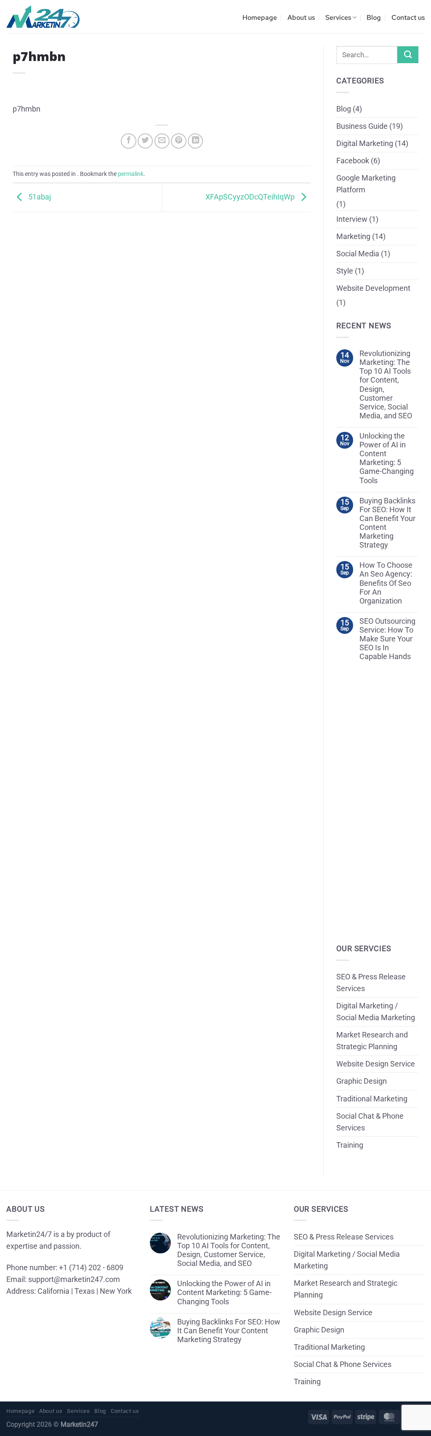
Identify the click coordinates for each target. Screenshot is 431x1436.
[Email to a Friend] (162, 141)
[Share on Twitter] (145, 141)
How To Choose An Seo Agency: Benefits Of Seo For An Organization (385, 583)
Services (338, 17)
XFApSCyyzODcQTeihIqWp (250, 197)
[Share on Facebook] (128, 141)
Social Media (357, 254)
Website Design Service (375, 1064)
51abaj (39, 197)
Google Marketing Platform (366, 184)
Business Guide (362, 126)
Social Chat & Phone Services (370, 1122)
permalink (131, 173)
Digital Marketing (364, 143)
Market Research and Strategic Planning (372, 1041)
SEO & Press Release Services (371, 983)
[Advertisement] (162, 271)
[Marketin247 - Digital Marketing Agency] (43, 17)
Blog (374, 17)
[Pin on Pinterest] (178, 141)
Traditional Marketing (371, 1099)
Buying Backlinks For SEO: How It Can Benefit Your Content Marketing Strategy (387, 523)
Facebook (352, 161)
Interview (351, 219)
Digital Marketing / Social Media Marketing (375, 1012)
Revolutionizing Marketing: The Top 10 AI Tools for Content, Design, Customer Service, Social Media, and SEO (385, 384)
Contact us (408, 17)
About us (301, 17)
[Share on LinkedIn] (195, 141)
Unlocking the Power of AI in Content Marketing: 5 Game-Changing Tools (386, 458)
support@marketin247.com (74, 1279)
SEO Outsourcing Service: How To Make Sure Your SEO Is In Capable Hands (387, 639)
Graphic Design (361, 1081)
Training (349, 1145)
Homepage (259, 17)
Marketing (353, 236)
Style (344, 271)
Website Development (373, 288)
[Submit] (407, 54)
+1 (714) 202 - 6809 (91, 1267)
